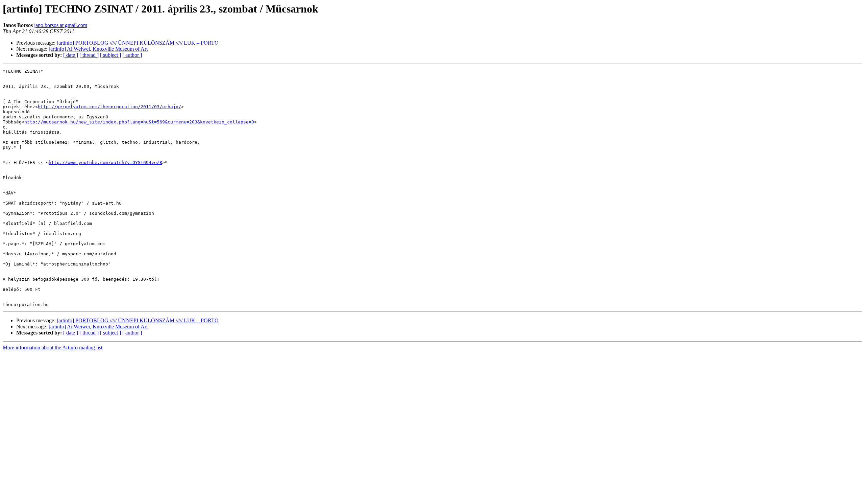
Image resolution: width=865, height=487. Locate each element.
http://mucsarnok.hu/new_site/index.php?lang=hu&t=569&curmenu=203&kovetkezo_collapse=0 (139, 121)
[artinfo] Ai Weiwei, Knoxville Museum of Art (98, 49)
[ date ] (70, 55)
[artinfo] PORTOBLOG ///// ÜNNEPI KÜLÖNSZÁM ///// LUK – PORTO (138, 43)
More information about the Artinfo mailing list (52, 347)
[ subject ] (110, 55)
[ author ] (132, 55)
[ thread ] (89, 55)
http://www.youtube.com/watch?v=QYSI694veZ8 (105, 162)
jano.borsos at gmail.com (60, 25)
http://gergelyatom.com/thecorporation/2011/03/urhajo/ (109, 106)
